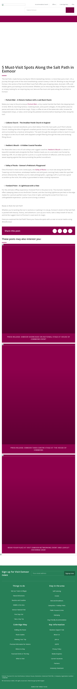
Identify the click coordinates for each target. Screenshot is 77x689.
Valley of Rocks (40, 170)
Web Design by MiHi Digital (36, 681)
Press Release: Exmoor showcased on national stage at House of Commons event (38, 338)
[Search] (70, 10)
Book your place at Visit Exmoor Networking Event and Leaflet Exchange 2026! (38, 549)
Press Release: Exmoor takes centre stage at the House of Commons (38, 449)
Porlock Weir (32, 104)
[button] (38, 19)
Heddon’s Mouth (54, 149)
